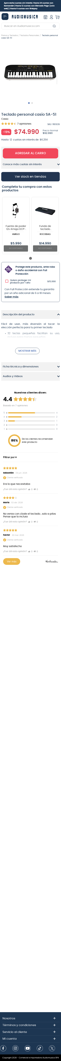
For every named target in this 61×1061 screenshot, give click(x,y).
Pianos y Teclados (9, 35)
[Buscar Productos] (55, 26)
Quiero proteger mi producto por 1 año (20, 281)
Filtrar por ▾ (10, 457)
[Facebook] (3, 1048)
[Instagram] (15, 1048)
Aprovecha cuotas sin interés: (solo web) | (29, 6)
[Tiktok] (40, 1048)
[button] (30, 71)
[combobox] (30, 26)
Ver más (11, 561)
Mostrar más (27, 351)
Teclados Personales (29, 35)
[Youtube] (28, 1048)
